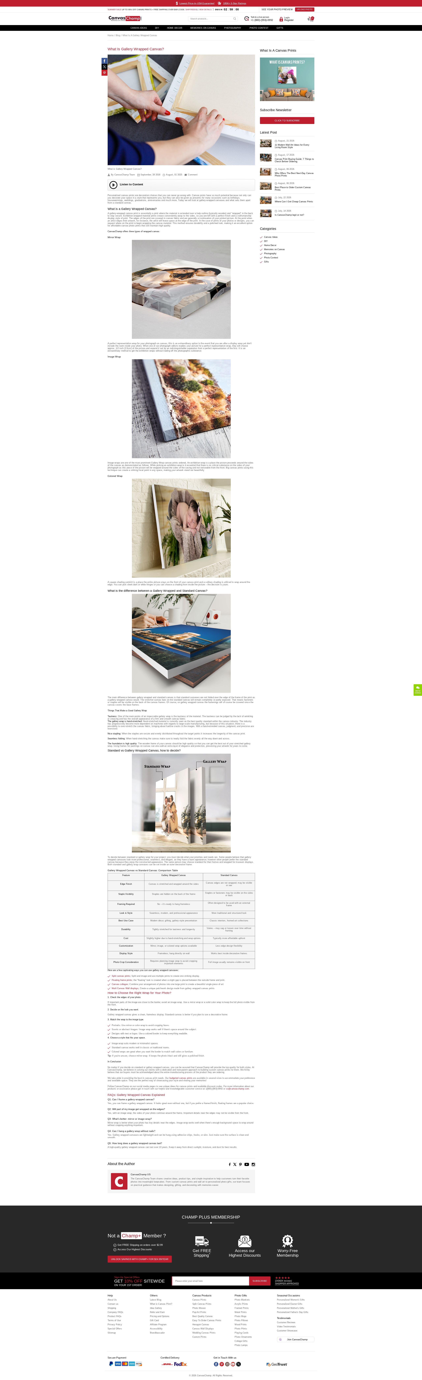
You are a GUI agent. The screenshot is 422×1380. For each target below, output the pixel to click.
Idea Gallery (156, 1308)
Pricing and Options (159, 1316)
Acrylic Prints (241, 1304)
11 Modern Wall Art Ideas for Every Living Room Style (292, 146)
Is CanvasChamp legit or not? (289, 215)
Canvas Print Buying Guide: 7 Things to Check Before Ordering (294, 160)
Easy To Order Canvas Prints (206, 1320)
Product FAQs (114, 1316)
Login (287, 17)
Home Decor (174, 28)
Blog (118, 35)
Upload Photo (305, 9)
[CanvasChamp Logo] (125, 19)
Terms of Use (114, 1320)
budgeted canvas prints (180, 1078)
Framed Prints (242, 1308)
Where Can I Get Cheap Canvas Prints (294, 201)
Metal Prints (240, 1312)
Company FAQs (115, 1312)
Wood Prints (241, 1324)
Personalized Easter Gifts (289, 1304)
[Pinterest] (104, 73)
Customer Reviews (286, 1322)
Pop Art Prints (199, 1312)
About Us (112, 1300)
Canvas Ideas (139, 28)
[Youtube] (233, 1364)
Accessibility (156, 1328)
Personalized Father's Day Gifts (292, 1312)
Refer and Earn (157, 1312)
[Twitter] (238, 1364)
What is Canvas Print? (161, 1304)
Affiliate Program (158, 1324)
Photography (232, 28)
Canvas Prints (199, 1300)
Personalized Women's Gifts (291, 1300)
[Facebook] (230, 1164)
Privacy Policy (115, 1324)
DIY (157, 28)
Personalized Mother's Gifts (290, 1308)
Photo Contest (259, 28)
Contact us (113, 1304)
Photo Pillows (241, 1320)
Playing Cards (241, 1333)
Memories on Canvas (203, 28)
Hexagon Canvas (200, 1324)
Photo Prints (241, 1328)
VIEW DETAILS (205, 10)
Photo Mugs (240, 1316)
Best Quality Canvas (202, 1316)
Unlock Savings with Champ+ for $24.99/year (139, 1259)
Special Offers (115, 1328)
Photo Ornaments (243, 1337)
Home (110, 35)
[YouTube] (246, 1164)
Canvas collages (120, 984)
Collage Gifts (241, 1341)
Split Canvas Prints (201, 1304)
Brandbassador (157, 1333)
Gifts (280, 28)
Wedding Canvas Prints (203, 1333)
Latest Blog (155, 1300)
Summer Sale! (114, 10)
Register (289, 20)
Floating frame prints (122, 980)
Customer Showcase (287, 1330)
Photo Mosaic (199, 1308)
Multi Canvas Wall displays (125, 988)
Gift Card (154, 1320)
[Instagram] (253, 1164)
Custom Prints (199, 1337)
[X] (235, 1164)
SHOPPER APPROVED (287, 1283)
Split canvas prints (121, 976)
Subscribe (260, 1281)
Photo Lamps (241, 1345)
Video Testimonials (286, 1326)
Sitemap (112, 1333)
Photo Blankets (242, 1300)
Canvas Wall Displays (203, 1328)
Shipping (112, 1308)
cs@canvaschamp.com (237, 1089)
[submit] (235, 18)
